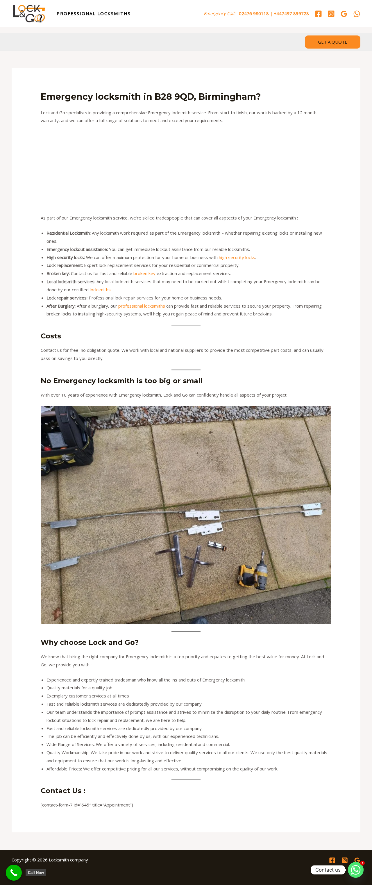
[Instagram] (331, 13)
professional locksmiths (141, 306)
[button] (332, 42)
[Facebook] (318, 13)
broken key (144, 273)
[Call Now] (14, 873)
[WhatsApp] (356, 13)
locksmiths (100, 289)
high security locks (237, 257)
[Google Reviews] (344, 13)
